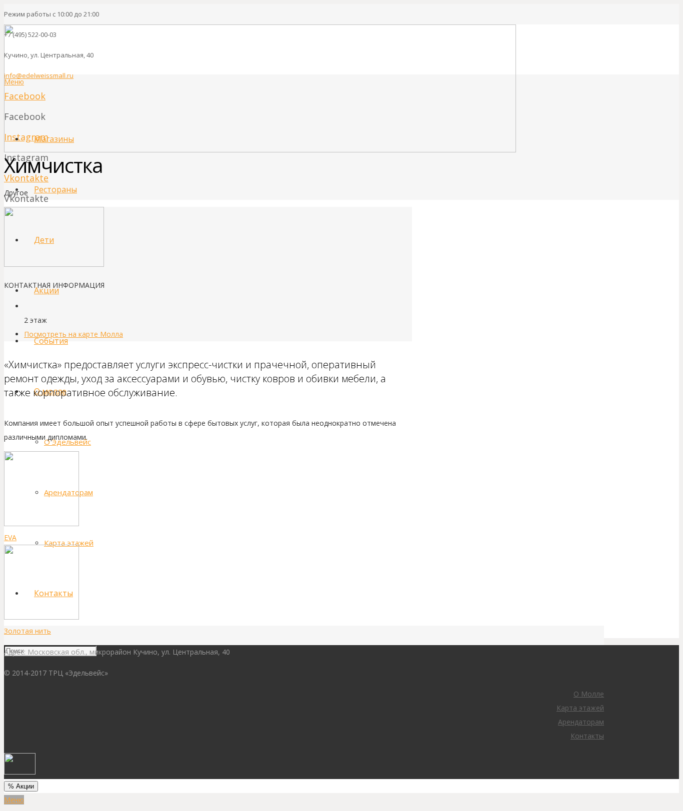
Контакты (587, 736)
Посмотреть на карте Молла (73, 334)
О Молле (589, 694)
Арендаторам (581, 722)
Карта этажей (580, 708)
